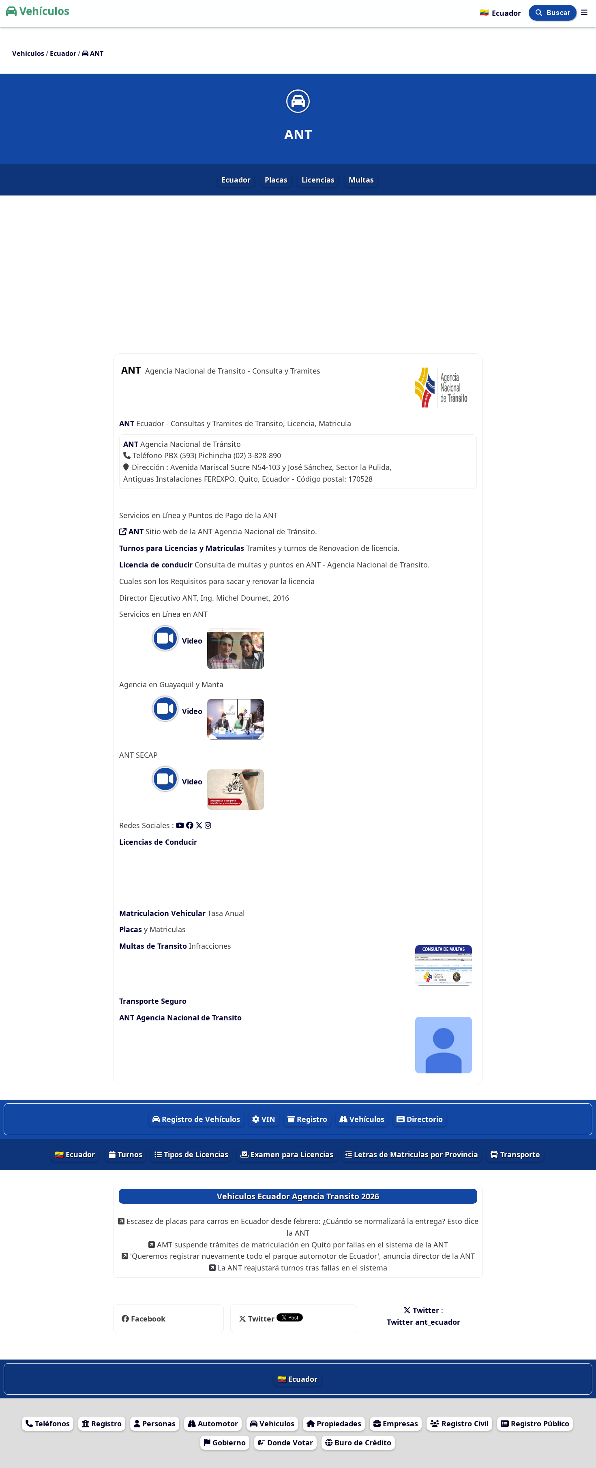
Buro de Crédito (361, 1442)
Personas (158, 1423)
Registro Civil (464, 1423)
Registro (311, 1119)
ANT (126, 423)
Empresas (399, 1423)
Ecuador (236, 180)
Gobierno (228, 1442)
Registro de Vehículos (200, 1119)
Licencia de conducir (156, 564)
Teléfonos (51, 1423)
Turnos (129, 1154)
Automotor (217, 1423)
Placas (276, 180)
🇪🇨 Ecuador (75, 1154)
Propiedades (338, 1423)
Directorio (424, 1119)
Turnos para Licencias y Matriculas (182, 548)
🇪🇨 (500, 12)
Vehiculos (275, 1423)
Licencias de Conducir (158, 842)
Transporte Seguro (153, 1001)
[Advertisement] (298, 268)
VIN (267, 1119)
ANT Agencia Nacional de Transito (180, 1017)
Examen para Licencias (291, 1154)
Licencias (318, 180)
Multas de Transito (154, 946)
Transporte (519, 1154)
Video (191, 641)
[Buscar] (540, 12)
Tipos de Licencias (195, 1154)
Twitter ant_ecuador (423, 1322)
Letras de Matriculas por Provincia (415, 1154)
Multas (361, 180)
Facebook (148, 1319)
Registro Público (539, 1423)
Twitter (261, 1319)
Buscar (559, 12)
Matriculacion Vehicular (162, 913)
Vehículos (44, 11)
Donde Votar (289, 1442)
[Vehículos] (584, 12)
